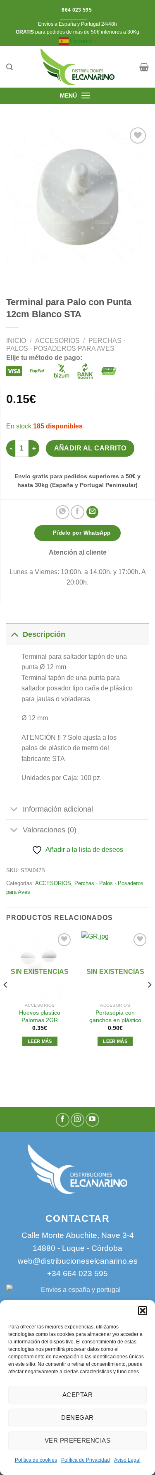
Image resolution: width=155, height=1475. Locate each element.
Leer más (40, 1041)
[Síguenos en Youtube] (92, 1120)
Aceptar (77, 1394)
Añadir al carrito (90, 448)
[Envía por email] (92, 512)
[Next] (149, 1001)
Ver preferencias (77, 1440)
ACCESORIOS (57, 340)
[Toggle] (14, 634)
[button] (142, 1310)
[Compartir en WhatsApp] (62, 512)
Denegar (77, 1417)
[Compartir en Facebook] (77, 512)
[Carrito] (144, 67)
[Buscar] (9, 67)
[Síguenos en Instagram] (77, 1120)
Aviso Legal (127, 1460)
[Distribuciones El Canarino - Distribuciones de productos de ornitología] (78, 67)
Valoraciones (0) (49, 830)
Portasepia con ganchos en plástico (115, 1016)
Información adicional (58, 809)
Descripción (44, 634)
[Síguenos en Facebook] (62, 1120)
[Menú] (86, 95)
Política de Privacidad (85, 1460)
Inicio (16, 340)
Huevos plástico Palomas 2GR (39, 1016)
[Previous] (6, 1001)
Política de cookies (36, 1460)
